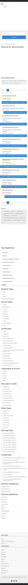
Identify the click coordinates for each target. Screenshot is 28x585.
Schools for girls (11, 44)
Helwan (7, 153)
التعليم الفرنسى (4, 504)
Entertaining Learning (7, 275)
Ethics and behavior (5, 489)
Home (2, 44)
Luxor (13, 83)
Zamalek (8, 143)
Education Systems (5, 486)
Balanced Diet (4, 499)
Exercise (3, 515)
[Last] (10, 92)
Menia (10, 83)
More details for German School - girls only (14, 112)
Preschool (5, 255)
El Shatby (10, 184)
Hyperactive (4, 501)
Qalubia (6, 83)
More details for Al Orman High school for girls (14, 102)
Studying (3, 518)
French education (7, 265)
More (19, 83)
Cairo (7, 80)
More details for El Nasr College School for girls (13, 186)
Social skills (3, 513)
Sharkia (15, 80)
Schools (5, 44)
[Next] (7, 92)
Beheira (16, 83)
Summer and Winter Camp (9, 278)
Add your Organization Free (7, 541)
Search (15, 37)
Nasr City (8, 164)
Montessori (5, 252)
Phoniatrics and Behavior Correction (11, 259)
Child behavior (4, 497)
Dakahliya (11, 80)
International (5, 108)
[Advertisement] (14, 17)
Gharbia (20, 80)
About (2, 539)
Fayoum (24, 80)
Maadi (7, 110)
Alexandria (4, 80)
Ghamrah (8, 194)
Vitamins (3, 508)
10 (4, 92)
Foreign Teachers (6, 271)
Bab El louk (8, 121)
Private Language (7, 118)
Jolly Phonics (6, 268)
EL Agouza (8, 100)
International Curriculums (8, 262)
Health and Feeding (5, 491)
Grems (2, 506)
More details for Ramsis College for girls (15, 196)
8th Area (13, 164)
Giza (18, 80)
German (21, 108)
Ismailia (3, 83)
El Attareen (11, 133)
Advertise (3, 543)
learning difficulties (5, 511)
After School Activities (8, 281)
